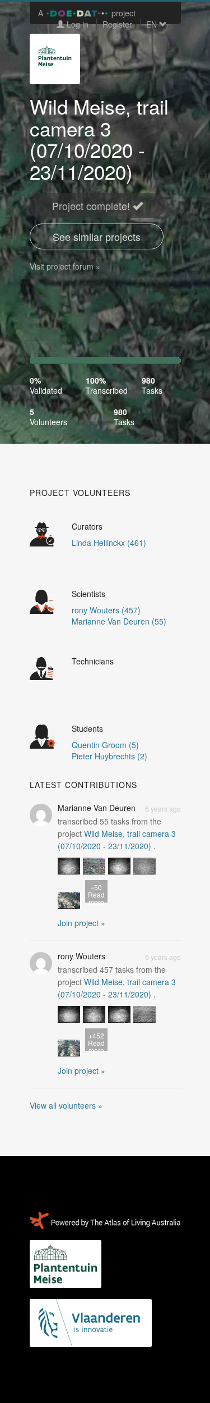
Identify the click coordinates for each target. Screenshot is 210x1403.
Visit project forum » (65, 266)
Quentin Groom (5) (105, 744)
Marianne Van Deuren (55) (119, 621)
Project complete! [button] (92, 205)
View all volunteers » (66, 1105)
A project (87, 13)
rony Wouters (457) (106, 610)
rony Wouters (81, 956)
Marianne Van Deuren (97, 807)
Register (117, 24)
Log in (76, 24)
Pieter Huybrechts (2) (109, 756)
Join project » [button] (81, 922)
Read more (96, 892)
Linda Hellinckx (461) (109, 542)
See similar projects (97, 236)
